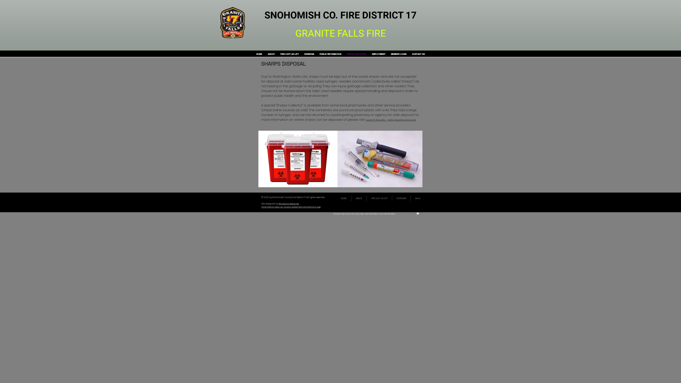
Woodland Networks (289, 203)
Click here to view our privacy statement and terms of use (290, 206)
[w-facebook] (418, 214)
